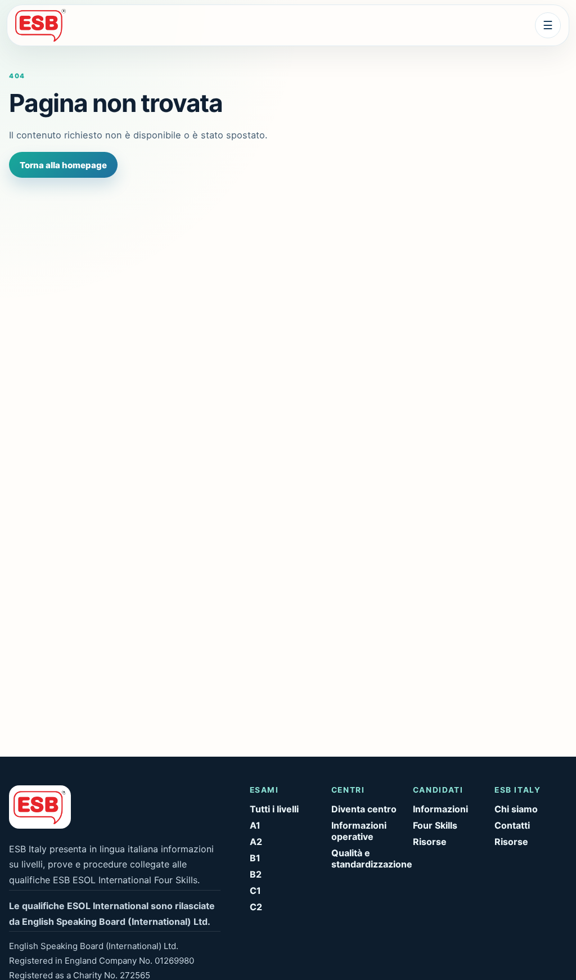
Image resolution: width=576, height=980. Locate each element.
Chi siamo (516, 809)
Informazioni (440, 809)
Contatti (512, 825)
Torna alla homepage (63, 165)
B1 (255, 858)
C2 (256, 906)
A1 (255, 825)
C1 (255, 890)
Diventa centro (364, 809)
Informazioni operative (358, 831)
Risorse (430, 841)
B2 (256, 874)
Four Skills (435, 825)
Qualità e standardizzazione (367, 858)
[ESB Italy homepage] (48, 25)
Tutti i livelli (274, 809)
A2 (256, 841)
